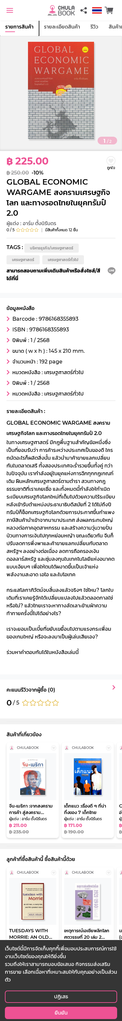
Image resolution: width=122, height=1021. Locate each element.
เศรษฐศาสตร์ (23, 259)
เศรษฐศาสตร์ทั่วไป (63, 259)
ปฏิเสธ (61, 996)
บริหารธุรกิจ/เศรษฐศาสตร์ (51, 248)
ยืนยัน (61, 1013)
